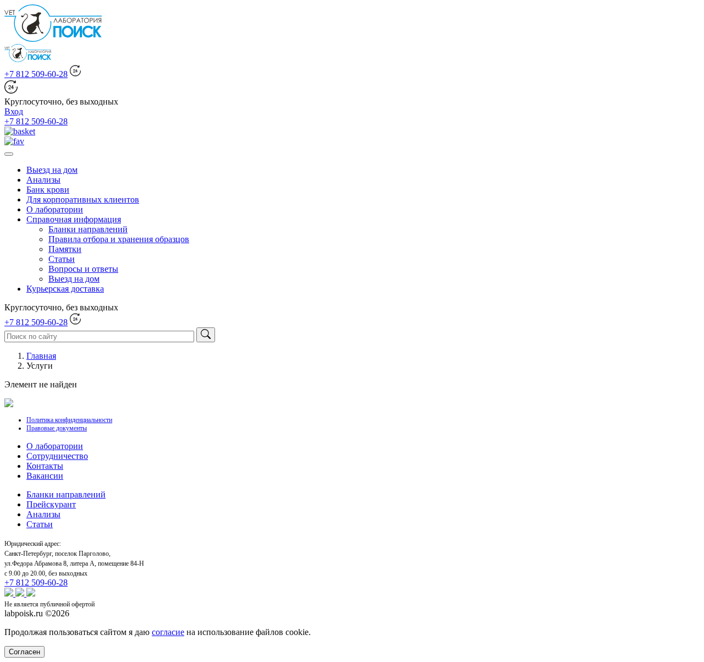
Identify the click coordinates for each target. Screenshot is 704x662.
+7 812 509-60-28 (36, 74)
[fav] (14, 141)
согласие (168, 632)
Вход (13, 111)
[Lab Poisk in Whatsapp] (9, 593)
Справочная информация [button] (73, 219)
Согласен (24, 652)
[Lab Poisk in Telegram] (30, 593)
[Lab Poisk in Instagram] (20, 593)
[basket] (19, 131)
